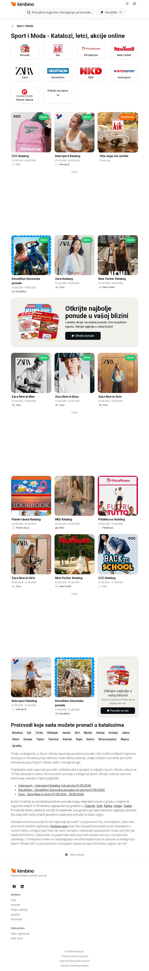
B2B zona (17, 938)
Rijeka (108, 806)
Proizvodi (16, 919)
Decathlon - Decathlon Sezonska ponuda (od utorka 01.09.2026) (61, 790)
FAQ (13, 900)
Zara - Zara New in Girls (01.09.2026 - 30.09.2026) (51, 794)
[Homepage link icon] (66, 854)
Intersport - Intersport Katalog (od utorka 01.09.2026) (54, 785)
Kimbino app (59, 826)
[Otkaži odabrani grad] (120, 12)
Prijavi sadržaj (19, 909)
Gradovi (15, 914)
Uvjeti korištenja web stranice (74, 961)
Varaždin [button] (111, 12)
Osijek (118, 806)
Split (99, 806)
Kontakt (15, 904)
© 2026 (74, 951)
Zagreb (90, 806)
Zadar (128, 806)
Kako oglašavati (20, 933)
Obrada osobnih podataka (74, 965)
